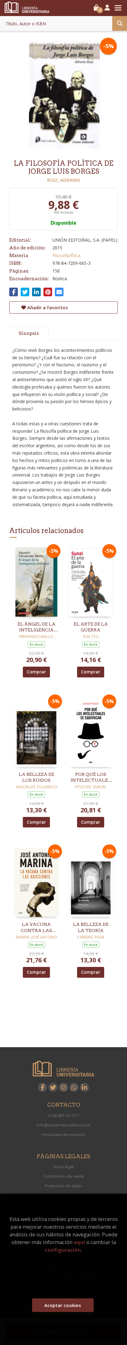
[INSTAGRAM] (63, 1087)
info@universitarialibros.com (64, 1125)
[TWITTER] (53, 1087)
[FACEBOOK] (42, 1087)
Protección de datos (63, 1186)
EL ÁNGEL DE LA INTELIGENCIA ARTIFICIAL (36, 627)
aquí (79, 1242)
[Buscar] (119, 23)
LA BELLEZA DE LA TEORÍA (91, 927)
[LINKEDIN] (84, 1087)
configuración (63, 1249)
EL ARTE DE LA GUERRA (91, 627)
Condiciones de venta (63, 1176)
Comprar (36, 672)
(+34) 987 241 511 (63, 1115)
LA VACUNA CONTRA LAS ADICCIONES (36, 928)
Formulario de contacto (63, 1134)
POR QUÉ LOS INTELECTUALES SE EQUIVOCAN (91, 778)
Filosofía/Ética (66, 255)
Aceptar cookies (62, 1305)
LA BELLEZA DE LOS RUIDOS (36, 777)
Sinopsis (29, 333)
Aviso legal (64, 1166)
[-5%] (36, 581)
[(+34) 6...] (74, 1087)
